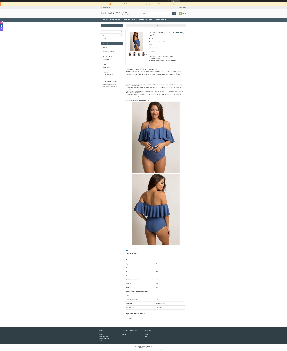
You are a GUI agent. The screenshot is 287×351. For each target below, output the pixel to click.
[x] (127, 250)
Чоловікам (105, 32)
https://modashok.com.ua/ (110, 84)
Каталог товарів (115, 19)
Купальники (150, 26)
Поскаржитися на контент (149, 349)
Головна (105, 19)
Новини (100, 340)
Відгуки (134, 19)
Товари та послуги (133, 26)
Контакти (127, 19)
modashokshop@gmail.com (110, 86)
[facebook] (126, 250)
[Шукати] (174, 13)
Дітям (104, 35)
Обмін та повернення (145, 19)
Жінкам (140, 26)
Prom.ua (150, 346)
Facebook (124, 332)
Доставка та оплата (160, 19)
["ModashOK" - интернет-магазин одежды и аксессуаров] (107, 16)
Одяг (144, 26)
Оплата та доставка (103, 336)
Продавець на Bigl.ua (143, 347)
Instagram (124, 334)
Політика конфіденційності (161, 349)
